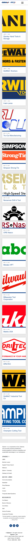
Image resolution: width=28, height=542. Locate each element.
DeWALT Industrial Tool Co (12, 397)
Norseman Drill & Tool (12, 200)
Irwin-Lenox (8, 103)
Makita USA (8, 331)
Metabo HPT (8, 264)
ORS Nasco (8, 232)
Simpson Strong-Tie (11, 167)
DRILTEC (7, 364)
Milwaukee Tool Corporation (9, 298)
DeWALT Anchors (10, 70)
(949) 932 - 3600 (16, 540)
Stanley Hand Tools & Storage (11, 37)
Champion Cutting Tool (12, 430)
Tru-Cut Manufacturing (12, 135)
